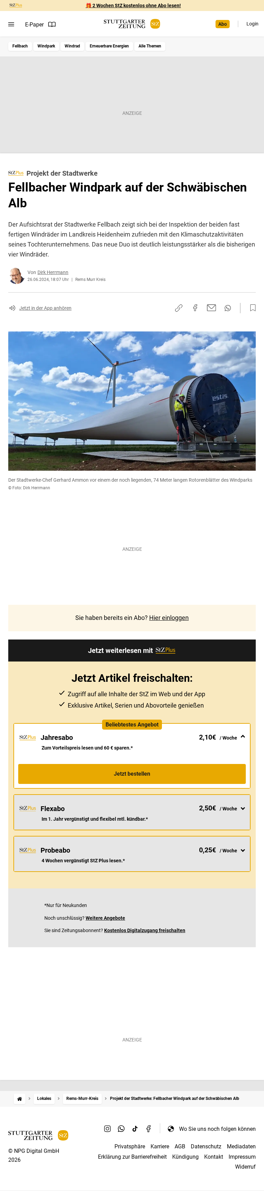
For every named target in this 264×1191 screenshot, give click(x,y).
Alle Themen (150, 46)
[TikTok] (135, 1128)
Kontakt (213, 1157)
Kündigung (185, 1157)
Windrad (72, 46)
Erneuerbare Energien (109, 46)
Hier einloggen (169, 617)
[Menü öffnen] (11, 24)
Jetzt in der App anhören (45, 308)
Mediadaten (241, 1146)
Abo (222, 24)
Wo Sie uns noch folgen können (217, 1129)
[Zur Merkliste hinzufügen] (251, 308)
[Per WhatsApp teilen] (227, 308)
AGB (180, 1146)
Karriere (160, 1146)
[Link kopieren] (179, 308)
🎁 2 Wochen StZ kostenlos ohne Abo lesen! (133, 5)
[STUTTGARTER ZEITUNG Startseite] (132, 24)
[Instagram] (107, 1128)
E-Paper (34, 24)
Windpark (46, 46)
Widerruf (245, 1166)
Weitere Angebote (105, 918)
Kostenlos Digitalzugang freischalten (144, 930)
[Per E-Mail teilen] (211, 308)
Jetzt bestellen (132, 774)
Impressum (242, 1157)
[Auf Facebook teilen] (195, 308)
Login (252, 23)
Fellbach (20, 46)
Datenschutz (206, 1146)
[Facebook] (148, 1128)
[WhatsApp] (121, 1128)
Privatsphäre (129, 1146)
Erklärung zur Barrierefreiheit (132, 1157)
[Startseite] (19, 1099)
